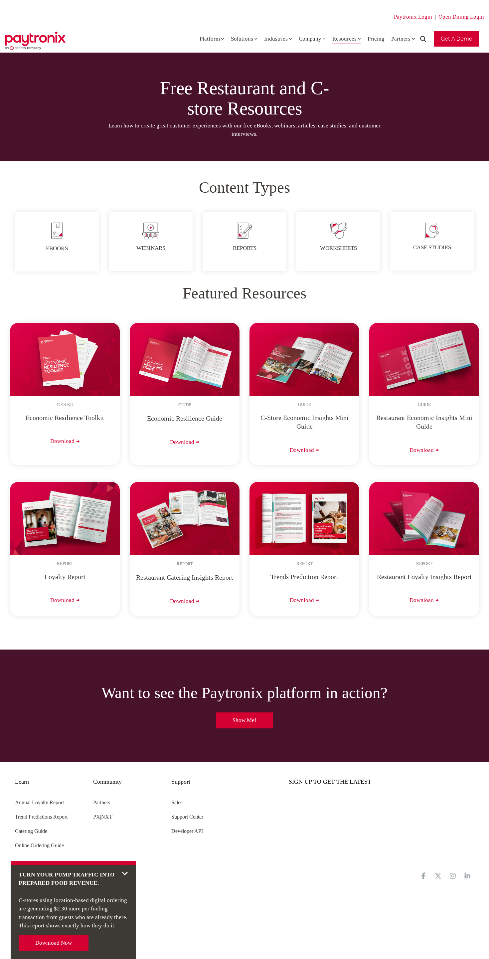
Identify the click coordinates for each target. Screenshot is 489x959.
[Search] (423, 39)
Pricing (376, 39)
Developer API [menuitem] (187, 831)
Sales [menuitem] (176, 802)
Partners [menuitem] (101, 802)
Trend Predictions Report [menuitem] (41, 817)
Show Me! (244, 720)
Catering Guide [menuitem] (31, 831)
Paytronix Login (413, 17)
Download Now (53, 943)
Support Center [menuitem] (187, 817)
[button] (424, 876)
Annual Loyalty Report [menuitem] (39, 802)
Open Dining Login (461, 17)
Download (62, 441)
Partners (400, 39)
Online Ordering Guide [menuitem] (39, 845)
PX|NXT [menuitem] (102, 817)
